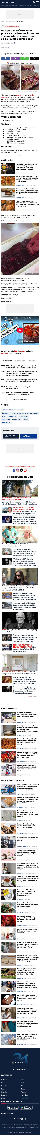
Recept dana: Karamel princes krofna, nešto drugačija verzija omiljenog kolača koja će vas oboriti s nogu (27, 179)
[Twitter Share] (34, 58)
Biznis (23, 1080)
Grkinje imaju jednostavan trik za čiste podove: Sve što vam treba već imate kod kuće (27, 767)
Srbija (23, 1086)
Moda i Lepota (22, 847)
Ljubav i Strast (22, 926)
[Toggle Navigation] (37, 2)
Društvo (4, 1095)
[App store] (13, 1108)
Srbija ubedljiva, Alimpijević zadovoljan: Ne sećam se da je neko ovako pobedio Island (21, 367)
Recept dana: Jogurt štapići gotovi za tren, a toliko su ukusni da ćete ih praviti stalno (27, 741)
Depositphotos (33, 1128)
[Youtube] (25, 470)
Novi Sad (24, 1098)
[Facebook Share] (5, 58)
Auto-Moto (20, 794)
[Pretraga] (34, 2)
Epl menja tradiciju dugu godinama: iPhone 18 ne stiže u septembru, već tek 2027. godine (27, 997)
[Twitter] (21, 470)
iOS (15, 351)
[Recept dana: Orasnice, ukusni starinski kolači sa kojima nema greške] (8, 828)
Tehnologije (21, 1004)
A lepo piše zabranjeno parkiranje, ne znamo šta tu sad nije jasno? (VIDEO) (27, 714)
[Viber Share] (15, 58)
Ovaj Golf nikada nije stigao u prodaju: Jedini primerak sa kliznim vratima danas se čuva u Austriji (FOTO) (28, 787)
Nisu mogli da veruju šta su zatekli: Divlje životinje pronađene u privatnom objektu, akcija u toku (27, 971)
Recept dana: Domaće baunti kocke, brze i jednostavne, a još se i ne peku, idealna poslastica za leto (27, 191)
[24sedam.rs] (7, 2)
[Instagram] (17, 470)
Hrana (4, 410)
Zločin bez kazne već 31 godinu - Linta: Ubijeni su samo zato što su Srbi (20, 393)
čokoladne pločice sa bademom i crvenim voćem (20, 413)
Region (23, 1092)
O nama (4, 1125)
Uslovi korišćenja (21, 1128)
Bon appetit (19, 21)
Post (3, 416)
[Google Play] (26, 1108)
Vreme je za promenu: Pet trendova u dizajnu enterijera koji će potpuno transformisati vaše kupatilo (27, 728)
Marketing (26, 1125)
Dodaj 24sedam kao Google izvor (21, 63)
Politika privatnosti (8, 1128)
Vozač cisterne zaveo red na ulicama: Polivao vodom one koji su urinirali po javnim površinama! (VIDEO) (27, 945)
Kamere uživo (13, 6)
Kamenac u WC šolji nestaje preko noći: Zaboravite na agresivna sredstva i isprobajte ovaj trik (27, 892)
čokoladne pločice (16, 410)
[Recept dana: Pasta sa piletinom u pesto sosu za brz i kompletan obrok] (8, 907)
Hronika (4, 1092)
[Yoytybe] (21, 1119)
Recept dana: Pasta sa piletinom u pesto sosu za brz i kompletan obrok (27, 904)
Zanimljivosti (21, 722)
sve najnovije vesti (20, 400)
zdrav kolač (23, 416)
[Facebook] (14, 470)
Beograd (24, 1089)
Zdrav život (21, 873)
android (22, 351)
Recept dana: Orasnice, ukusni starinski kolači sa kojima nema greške (26, 825)
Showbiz (33, 6)
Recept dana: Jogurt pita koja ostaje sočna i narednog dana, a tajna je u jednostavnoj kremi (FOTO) (28, 800)
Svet (38, 6)
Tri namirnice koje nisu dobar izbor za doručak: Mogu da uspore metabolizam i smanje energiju (28, 866)
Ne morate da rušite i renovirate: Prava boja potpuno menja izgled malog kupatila (27, 813)
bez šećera (6, 420)
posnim (19, 95)
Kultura (24, 1083)
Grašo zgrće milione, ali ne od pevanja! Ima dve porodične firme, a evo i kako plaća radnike (21, 381)
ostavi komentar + (27, 436)
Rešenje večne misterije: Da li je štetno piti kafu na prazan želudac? (27, 931)
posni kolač (12, 416)
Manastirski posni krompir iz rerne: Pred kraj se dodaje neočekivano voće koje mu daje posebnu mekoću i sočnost (26, 166)
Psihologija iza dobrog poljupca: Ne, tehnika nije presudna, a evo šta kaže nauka (26, 918)
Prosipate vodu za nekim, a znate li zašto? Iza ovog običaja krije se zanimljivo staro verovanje (27, 1037)
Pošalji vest (34, 1125)
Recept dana (6, 423)
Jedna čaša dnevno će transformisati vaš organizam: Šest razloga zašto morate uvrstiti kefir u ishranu (28, 1010)
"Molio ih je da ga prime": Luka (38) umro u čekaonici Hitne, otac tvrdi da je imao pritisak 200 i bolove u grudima (21, 373)
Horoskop (24, 1095)
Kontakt (10, 1125)
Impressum (18, 1125)
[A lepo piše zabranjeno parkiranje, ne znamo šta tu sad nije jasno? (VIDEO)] (8, 717)
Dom (18, 735)
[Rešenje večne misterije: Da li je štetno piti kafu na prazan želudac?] (8, 934)
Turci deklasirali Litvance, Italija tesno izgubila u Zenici (19, 388)
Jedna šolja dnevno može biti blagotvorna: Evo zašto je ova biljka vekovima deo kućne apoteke (28, 879)
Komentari (32, 361)
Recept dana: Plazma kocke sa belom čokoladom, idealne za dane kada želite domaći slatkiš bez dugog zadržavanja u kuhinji (28, 958)
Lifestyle (11, 21)
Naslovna (4, 21)
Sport (27, 6)
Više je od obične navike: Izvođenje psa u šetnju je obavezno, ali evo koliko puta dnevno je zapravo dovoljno (27, 984)
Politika (21, 6)
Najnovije (4, 6)
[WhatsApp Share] (24, 58)
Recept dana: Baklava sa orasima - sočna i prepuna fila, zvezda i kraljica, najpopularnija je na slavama (27, 203)
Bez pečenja (16, 420)
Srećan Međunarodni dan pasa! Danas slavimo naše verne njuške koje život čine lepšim (27, 853)
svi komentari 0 (10, 436)
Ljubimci (20, 860)
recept (25, 420)
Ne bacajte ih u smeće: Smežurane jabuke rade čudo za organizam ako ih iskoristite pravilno (27, 1024)
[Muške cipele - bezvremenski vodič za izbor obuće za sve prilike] (8, 842)
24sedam (4, 353)
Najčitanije (20, 361)
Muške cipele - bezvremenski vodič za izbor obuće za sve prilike (27, 839)
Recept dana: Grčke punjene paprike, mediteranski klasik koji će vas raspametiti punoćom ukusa (27, 754)
